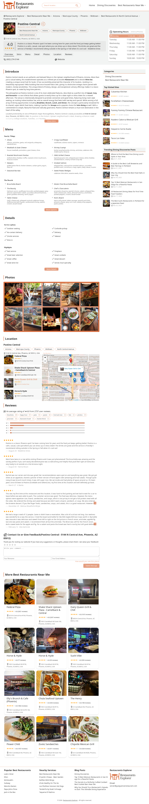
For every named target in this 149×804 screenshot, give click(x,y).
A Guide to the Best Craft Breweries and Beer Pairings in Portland (126, 165)
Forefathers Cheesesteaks (122, 103)
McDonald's (8, 780)
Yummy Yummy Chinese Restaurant (126, 112)
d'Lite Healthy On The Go (49, 783)
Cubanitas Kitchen (120, 94)
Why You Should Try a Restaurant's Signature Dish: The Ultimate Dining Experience (91, 788)
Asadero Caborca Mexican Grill (124, 122)
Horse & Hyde (70, 369)
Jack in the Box (9, 792)
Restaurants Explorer (15, 16)
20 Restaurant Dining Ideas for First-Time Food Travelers (127, 193)
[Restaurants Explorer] (18, 5)
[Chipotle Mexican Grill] (83, 729)
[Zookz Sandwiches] (51, 729)
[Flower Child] (19, 729)
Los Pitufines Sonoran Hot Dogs (51, 786)
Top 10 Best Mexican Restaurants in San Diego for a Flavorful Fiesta (126, 184)
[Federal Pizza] (19, 591)
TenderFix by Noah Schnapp (50, 789)
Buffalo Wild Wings (46, 780)
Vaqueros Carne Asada (121, 131)
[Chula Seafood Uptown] (51, 683)
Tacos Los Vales (120, 140)
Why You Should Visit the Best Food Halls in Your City (128, 175)
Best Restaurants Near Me (131, 5)
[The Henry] (83, 683)
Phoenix (84, 16)
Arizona (56, 16)
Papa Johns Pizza (10, 789)
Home (92, 5)
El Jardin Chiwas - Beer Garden (51, 777)
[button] (60, 362)
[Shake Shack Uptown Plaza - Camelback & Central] (51, 591)
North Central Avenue (27, 35)
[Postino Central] (10, 30)
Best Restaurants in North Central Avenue (119, 16)
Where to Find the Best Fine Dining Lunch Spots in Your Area (127, 156)
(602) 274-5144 (12, 59)
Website (61, 59)
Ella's (6, 777)
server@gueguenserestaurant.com (123, 786)
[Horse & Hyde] (19, 640)
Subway (7, 783)
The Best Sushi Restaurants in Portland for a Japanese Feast (127, 203)
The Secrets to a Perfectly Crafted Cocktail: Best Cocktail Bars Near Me (91, 783)
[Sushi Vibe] (83, 640)
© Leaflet (76, 400)
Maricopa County (70, 16)
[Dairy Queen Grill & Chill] (83, 591)
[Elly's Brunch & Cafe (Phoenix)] (19, 683)
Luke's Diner (9, 774)
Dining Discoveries (106, 5)
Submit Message (91, 566)
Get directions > (47, 353)
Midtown (94, 16)
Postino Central (10, 18)
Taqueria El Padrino (47, 792)
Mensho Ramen (10, 786)
